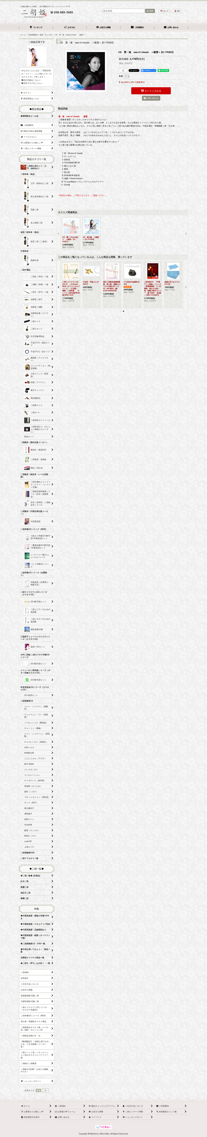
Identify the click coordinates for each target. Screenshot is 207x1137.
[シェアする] (123, 70)
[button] (58, 234)
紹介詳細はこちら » (31, 80)
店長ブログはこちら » (32, 83)
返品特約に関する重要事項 (133, 82)
